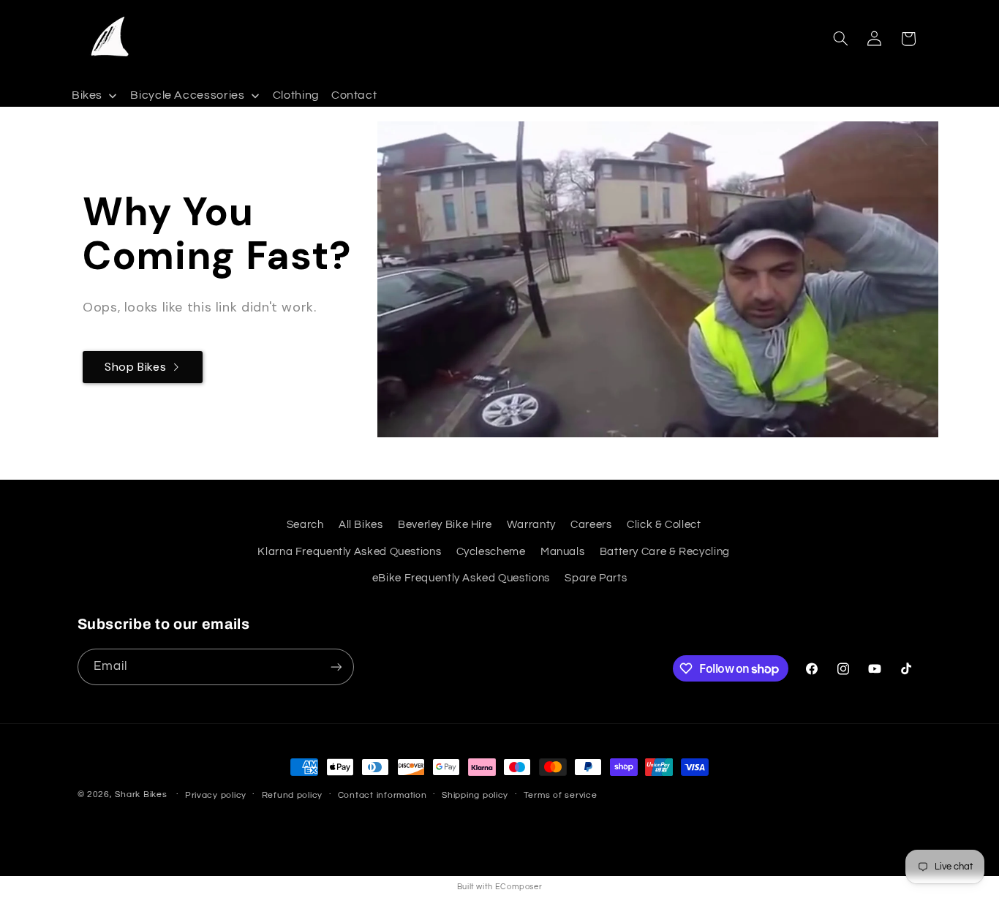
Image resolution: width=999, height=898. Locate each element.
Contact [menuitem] (354, 96)
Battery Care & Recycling (665, 551)
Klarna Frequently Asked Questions (349, 551)
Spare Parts (596, 578)
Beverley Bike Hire (444, 524)
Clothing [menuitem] (296, 96)
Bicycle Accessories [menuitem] (187, 96)
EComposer (519, 887)
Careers (590, 524)
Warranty (531, 524)
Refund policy (292, 795)
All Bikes (361, 524)
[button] (840, 39)
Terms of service (560, 795)
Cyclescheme (491, 551)
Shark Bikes (141, 795)
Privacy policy (215, 795)
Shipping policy (475, 795)
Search (305, 524)
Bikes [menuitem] (87, 96)
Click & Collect (664, 524)
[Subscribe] (336, 666)
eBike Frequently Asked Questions (461, 578)
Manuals (562, 551)
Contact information (382, 795)
